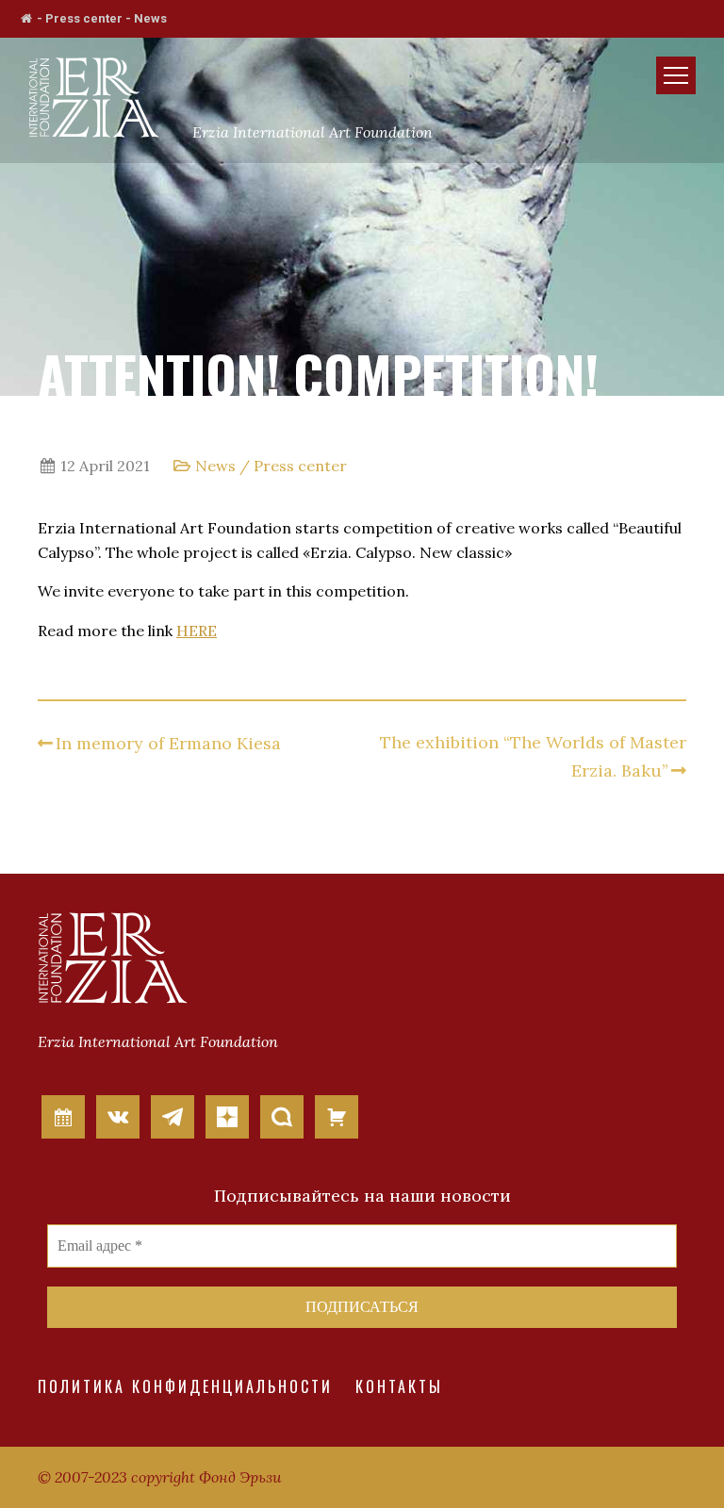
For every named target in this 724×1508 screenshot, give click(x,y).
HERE (196, 630)
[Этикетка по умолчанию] (118, 1115)
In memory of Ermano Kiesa (168, 743)
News (150, 18)
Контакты (399, 1386)
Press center (84, 18)
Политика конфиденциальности (185, 1386)
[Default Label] (63, 1115)
